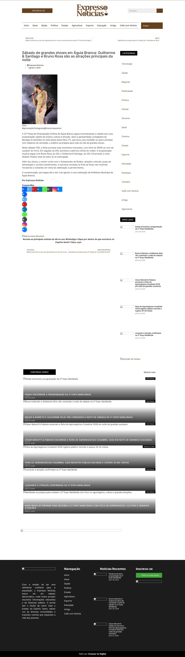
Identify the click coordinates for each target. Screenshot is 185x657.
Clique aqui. (76, 242)
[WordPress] (49, 189)
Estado (65, 25)
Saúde (44, 25)
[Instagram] (54, 189)
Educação (102, 25)
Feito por (83, 654)
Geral (35, 25)
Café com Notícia (128, 25)
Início (26, 25)
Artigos (146, 26)
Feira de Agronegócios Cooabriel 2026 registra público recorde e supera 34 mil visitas (148, 308)
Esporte (90, 25)
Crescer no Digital (97, 654)
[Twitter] (29, 189)
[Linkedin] (39, 189)
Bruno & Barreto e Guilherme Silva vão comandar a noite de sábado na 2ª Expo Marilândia (149, 255)
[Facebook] (24, 189)
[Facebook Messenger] (59, 189)
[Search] (160, 11)
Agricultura (77, 25)
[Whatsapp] (44, 189)
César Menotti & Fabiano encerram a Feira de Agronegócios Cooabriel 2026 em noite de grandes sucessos (148, 283)
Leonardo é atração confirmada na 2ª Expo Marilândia (148, 334)
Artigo (113, 25)
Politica (54, 25)
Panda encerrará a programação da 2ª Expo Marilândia (148, 228)
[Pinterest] (34, 189)
